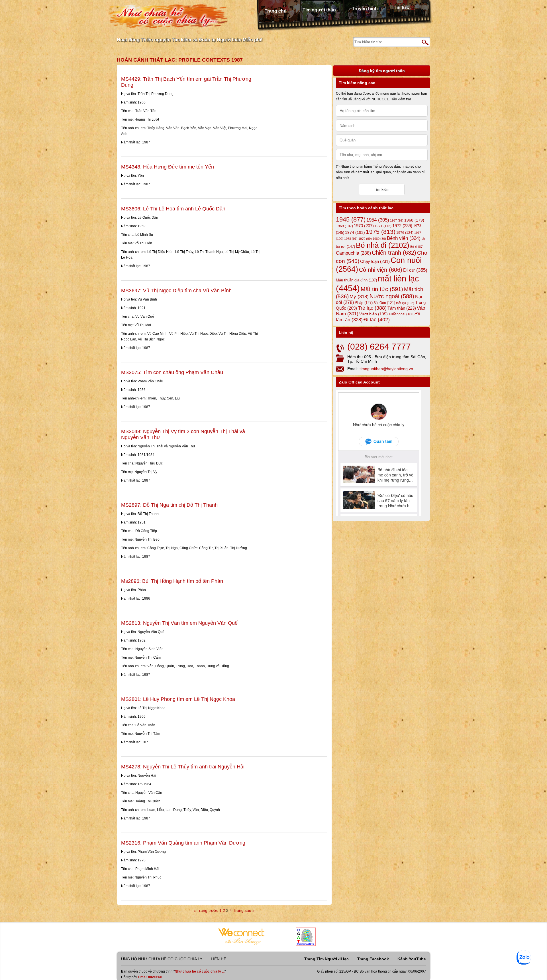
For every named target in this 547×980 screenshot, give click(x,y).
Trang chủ (276, 11)
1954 (377, 220)
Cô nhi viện (380, 270)
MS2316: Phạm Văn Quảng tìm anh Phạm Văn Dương (183, 843)
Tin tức (401, 7)
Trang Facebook (373, 959)
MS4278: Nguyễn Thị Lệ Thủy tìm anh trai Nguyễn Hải (182, 767)
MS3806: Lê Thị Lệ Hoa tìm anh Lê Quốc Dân (173, 209)
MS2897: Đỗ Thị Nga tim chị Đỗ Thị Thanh (169, 505)
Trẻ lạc (372, 308)
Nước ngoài (392, 296)
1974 (355, 232)
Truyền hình (365, 8)
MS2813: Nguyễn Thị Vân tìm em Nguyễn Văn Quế (179, 623)
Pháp (364, 303)
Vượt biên (373, 314)
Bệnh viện (404, 238)
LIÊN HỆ (218, 959)
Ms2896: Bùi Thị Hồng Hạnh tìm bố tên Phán (172, 581)
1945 (351, 219)
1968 (414, 220)
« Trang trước (205, 910)
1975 (380, 231)
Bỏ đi (417, 246)
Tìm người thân (319, 9)
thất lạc (405, 303)
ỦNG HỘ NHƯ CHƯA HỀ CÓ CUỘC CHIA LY (161, 959)
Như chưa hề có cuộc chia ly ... (199, 971)
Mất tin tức (382, 289)
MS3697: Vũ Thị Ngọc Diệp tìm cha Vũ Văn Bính (176, 290)
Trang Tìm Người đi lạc (326, 959)
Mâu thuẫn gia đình (356, 280)
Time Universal (150, 977)
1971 (383, 226)
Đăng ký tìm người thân (382, 70)
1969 (344, 226)
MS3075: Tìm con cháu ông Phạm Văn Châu (172, 372)
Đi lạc (377, 319)
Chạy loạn (375, 261)
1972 (402, 225)
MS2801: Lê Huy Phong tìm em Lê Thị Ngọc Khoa (178, 699)
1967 (396, 220)
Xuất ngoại (402, 314)
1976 (404, 233)
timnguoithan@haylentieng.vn (386, 368)
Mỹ (359, 296)
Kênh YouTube (411, 959)
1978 (351, 238)
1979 (365, 238)
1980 (379, 238)
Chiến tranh (394, 252)
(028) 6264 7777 (379, 346)
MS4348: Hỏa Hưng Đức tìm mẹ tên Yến (167, 167)
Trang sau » (244, 910)
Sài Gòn (384, 303)
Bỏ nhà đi (382, 245)
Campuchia (353, 252)
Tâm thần (401, 308)
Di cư (415, 270)
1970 (364, 226)
